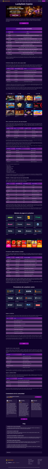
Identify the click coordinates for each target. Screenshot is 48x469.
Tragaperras (37, 93)
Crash (28, 93)
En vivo (19, 93)
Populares (9, 93)
